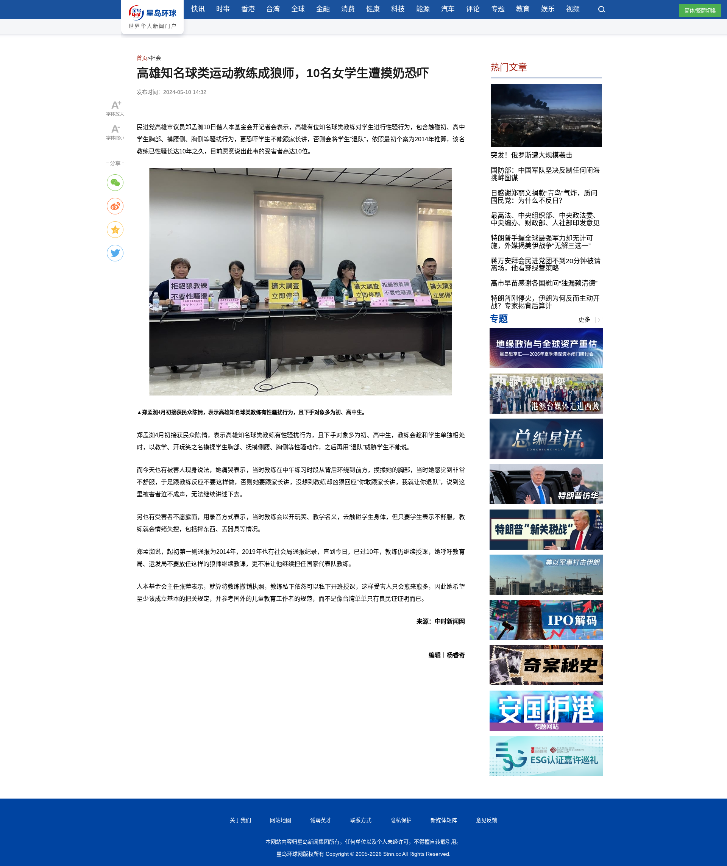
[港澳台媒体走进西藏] (546, 411)
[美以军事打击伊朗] (546, 592)
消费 (348, 9)
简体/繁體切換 (700, 11)
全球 (298, 9)
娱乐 (548, 9)
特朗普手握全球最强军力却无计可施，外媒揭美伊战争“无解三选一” (542, 242)
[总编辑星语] (546, 456)
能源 (423, 9)
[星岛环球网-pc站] (152, 36)
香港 (248, 9)
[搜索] (602, 10)
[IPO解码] (546, 638)
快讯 (198, 9)
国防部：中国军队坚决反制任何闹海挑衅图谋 (545, 174)
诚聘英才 (320, 820)
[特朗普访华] (546, 502)
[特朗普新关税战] (546, 547)
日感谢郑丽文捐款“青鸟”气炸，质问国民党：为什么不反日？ (544, 197)
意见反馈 (486, 820)
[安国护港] (546, 728)
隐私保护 (401, 820)
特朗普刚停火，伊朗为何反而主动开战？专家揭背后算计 (545, 302)
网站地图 (280, 820)
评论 (473, 9)
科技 (398, 9)
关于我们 (240, 820)
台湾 (273, 9)
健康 (373, 9)
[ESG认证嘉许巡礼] (546, 774)
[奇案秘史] (546, 683)
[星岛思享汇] (546, 366)
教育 (523, 9)
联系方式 (360, 820)
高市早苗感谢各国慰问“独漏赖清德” (544, 283)
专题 (498, 9)
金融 (323, 9)
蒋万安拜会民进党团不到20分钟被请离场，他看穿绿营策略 (546, 264)
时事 (223, 9)
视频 (573, 9)
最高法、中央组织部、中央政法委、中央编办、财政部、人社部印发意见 (545, 219)
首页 (142, 58)
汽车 (448, 9)
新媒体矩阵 (444, 820)
